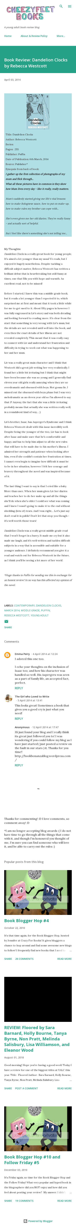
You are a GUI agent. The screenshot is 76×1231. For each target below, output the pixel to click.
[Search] (61, 6)
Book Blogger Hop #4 (26, 920)
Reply (19, 688)
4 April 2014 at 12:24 (45, 654)
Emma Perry (22, 654)
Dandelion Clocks (48, 605)
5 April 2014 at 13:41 (30, 700)
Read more (64, 958)
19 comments (24, 1200)
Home (7, 36)
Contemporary (24, 605)
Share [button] (8, 627)
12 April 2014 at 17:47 (45, 727)
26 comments (24, 958)
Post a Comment (26, 1088)
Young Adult (40, 615)
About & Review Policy (34, 36)
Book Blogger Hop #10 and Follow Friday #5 (32, 1159)
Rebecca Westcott (16, 615)
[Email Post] (6, 622)
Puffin (45, 610)
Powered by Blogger (40, 1221)
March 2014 (11, 610)
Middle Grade (30, 610)
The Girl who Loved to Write (32, 696)
